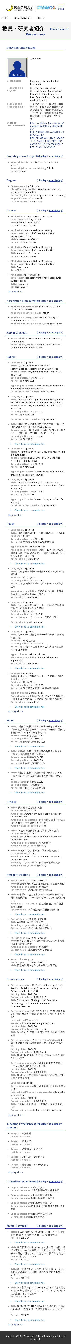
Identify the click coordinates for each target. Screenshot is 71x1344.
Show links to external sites (29, 444)
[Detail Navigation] (61, 7)
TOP (4, 18)
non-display (55, 156)
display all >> (15, 291)
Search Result (23, 18)
